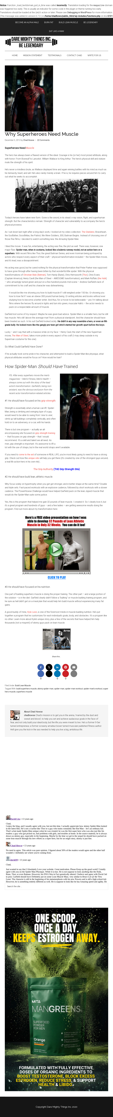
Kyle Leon (32, 612)
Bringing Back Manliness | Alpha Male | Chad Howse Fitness (56, 42)
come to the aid (26, 454)
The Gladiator (88, 232)
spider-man (59, 689)
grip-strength (48, 400)
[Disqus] (56, 778)
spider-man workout (74, 689)
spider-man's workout (93, 689)
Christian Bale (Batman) (34, 275)
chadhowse (29, 715)
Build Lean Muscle (23, 685)
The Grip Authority (43, 469)
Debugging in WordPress (79, 12)
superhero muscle (24, 692)
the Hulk (102, 278)
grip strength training (45, 433)
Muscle (30, 147)
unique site (33, 458)
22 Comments (43, 140)
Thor (85, 275)
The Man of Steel (20, 335)
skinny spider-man (45, 689)
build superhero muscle (26, 689)
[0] (40, 674)
